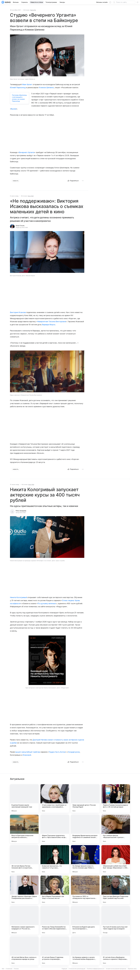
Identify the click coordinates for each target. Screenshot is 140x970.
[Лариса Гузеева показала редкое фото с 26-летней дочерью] (115, 798)
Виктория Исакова (18, 312)
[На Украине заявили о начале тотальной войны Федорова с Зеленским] (85, 951)
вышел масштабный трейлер (27, 752)
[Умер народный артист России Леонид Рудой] (85, 798)
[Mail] (3, 2)
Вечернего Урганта (26, 152)
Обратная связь (132, 968)
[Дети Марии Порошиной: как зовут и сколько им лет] (54, 890)
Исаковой (27, 755)
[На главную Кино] (7, 2)
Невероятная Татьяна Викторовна (51, 322)
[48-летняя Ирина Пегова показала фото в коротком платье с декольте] (24, 859)
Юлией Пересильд (18, 88)
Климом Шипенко (46, 88)
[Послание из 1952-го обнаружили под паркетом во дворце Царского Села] (85, 890)
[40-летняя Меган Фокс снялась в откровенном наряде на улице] (24, 951)
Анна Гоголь (20, 225)
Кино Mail (31, 196)
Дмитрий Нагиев (40, 740)
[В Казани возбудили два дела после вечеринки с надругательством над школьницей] (85, 920)
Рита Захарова (21, 511)
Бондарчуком (74, 752)
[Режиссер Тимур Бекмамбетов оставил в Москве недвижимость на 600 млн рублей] (54, 920)
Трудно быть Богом (57, 752)
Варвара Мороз (48, 325)
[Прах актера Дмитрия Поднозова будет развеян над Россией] (115, 890)
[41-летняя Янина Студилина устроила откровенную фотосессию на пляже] (54, 951)
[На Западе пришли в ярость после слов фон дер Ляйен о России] (85, 859)
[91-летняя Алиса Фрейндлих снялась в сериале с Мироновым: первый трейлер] (115, 951)
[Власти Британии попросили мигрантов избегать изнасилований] (24, 829)
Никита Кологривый (18, 597)
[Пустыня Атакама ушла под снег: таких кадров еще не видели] (115, 920)
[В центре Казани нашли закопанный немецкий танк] (24, 798)
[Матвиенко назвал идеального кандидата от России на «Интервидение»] (24, 920)
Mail (3, 968)
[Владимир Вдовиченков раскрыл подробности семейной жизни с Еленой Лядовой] (85, 829)
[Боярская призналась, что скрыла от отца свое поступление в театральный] (54, 859)
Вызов (13, 109)
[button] (47, 55)
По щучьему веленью (47, 603)
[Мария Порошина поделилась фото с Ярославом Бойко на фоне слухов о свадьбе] (54, 829)
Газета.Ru (33, 10)
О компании (9, 968)
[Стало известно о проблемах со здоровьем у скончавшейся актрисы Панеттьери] (54, 798)
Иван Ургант (27, 84)
